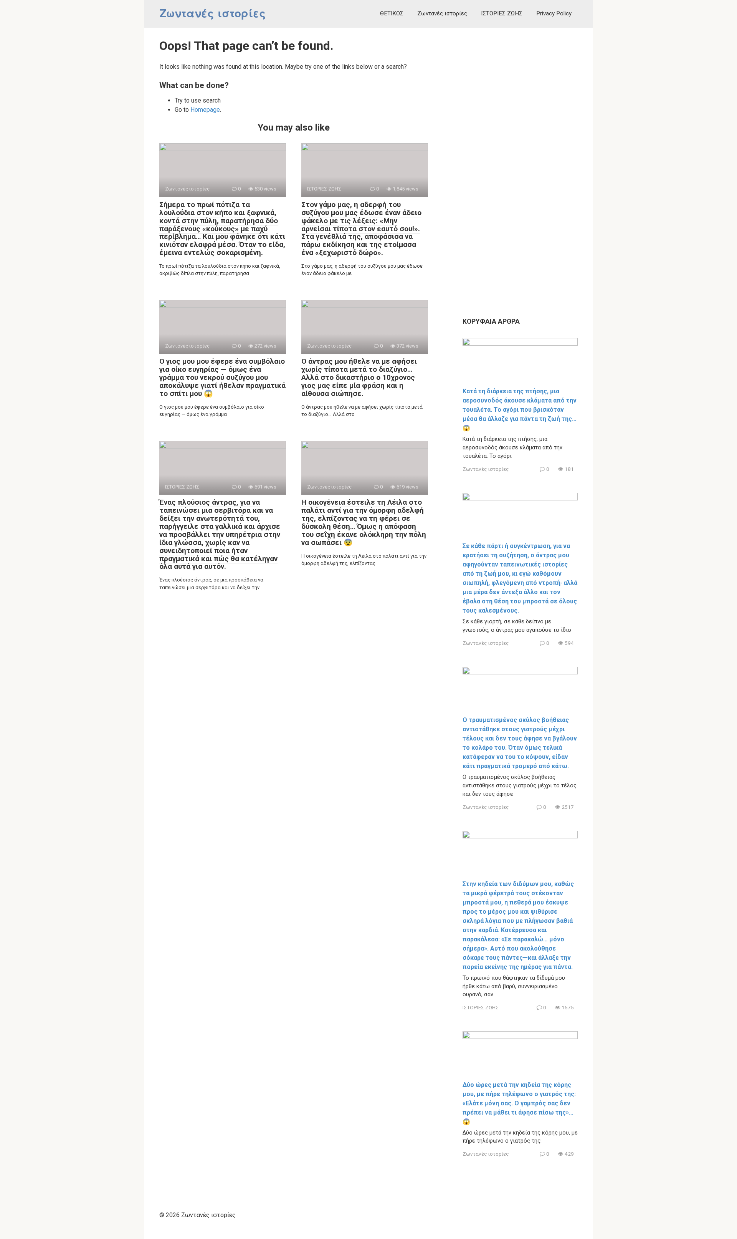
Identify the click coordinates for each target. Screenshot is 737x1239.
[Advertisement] (520, 173)
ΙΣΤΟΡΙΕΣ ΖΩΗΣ (501, 13)
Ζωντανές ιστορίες (213, 13)
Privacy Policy (554, 13)
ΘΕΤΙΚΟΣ (391, 13)
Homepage (205, 109)
